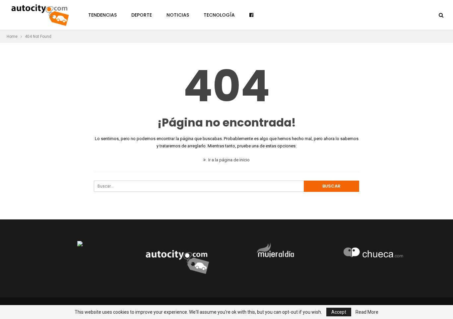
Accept (338, 312)
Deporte (141, 15)
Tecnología (219, 15)
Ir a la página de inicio (228, 159)
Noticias (177, 15)
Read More (367, 312)
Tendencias (102, 15)
